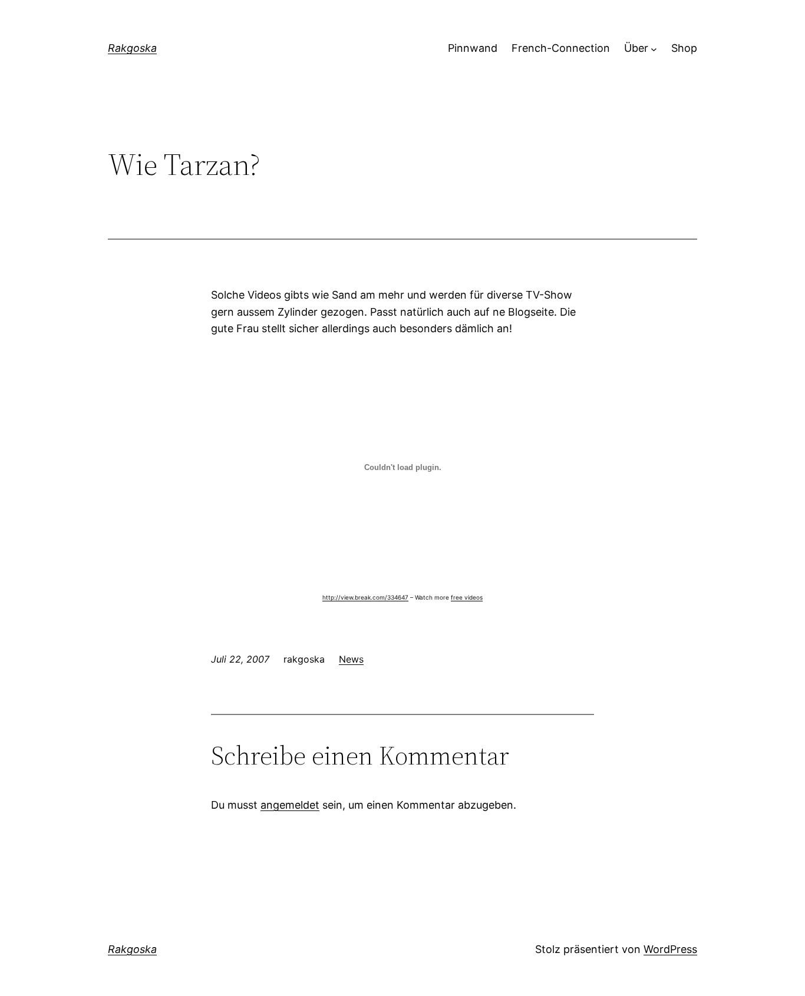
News (351, 659)
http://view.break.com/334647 (365, 597)
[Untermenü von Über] (654, 48)
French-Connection (561, 48)
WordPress (670, 949)
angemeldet (289, 805)
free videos (467, 597)
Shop (684, 48)
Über (636, 48)
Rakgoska (132, 48)
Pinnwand (472, 48)
